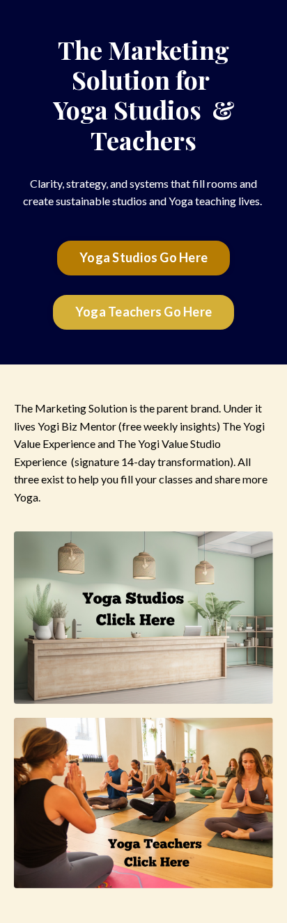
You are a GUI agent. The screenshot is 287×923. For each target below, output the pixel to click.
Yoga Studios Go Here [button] (143, 257)
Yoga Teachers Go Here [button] (143, 311)
